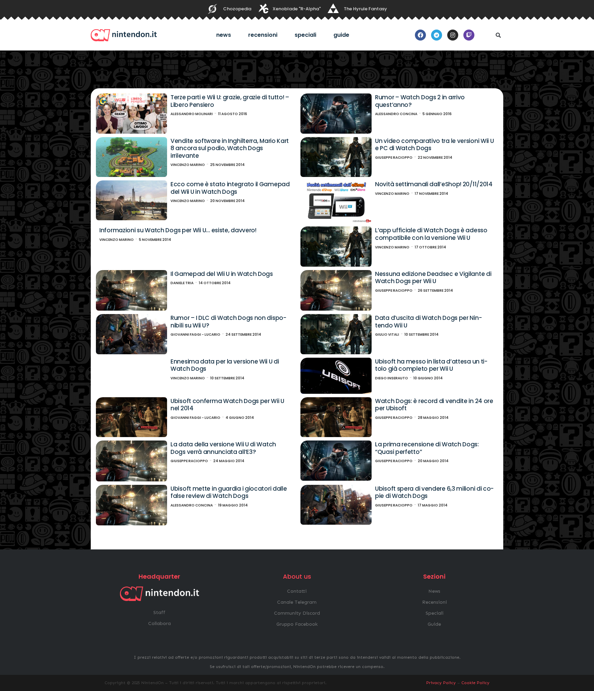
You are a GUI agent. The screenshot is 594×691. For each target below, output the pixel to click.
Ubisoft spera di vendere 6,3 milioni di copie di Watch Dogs (434, 492)
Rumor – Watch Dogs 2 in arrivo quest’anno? (420, 101)
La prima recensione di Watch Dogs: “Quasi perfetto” (427, 448)
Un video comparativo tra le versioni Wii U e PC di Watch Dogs (434, 145)
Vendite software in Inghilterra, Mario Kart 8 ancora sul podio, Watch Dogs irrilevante (229, 148)
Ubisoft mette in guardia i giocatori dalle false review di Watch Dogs (228, 492)
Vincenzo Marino (187, 164)
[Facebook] (420, 35)
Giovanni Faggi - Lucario (195, 334)
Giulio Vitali (387, 334)
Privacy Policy (441, 682)
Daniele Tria (182, 283)
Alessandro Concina (396, 113)
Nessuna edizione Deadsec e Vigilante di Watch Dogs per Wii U (433, 278)
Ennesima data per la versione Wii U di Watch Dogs (224, 365)
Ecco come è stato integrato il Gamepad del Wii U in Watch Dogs (230, 188)
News (223, 35)
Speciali (305, 35)
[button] (498, 35)
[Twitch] (468, 35)
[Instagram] (452, 35)
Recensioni (262, 35)
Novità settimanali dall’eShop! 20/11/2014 (434, 184)
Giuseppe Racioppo (393, 157)
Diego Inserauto (391, 378)
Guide (341, 35)
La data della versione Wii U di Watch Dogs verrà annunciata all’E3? (223, 448)
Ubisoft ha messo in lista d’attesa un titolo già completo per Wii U (431, 365)
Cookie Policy (475, 682)
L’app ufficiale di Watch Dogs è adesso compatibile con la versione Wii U (431, 234)
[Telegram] (436, 35)
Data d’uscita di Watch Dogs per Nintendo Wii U (428, 322)
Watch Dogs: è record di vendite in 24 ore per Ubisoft (434, 405)
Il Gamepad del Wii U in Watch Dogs (221, 274)
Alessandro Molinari (191, 113)
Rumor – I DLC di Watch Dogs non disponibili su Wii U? (228, 322)
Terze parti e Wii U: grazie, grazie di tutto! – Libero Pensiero (229, 101)
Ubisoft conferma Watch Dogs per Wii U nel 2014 (227, 405)
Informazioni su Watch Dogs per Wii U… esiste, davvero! (177, 230)
